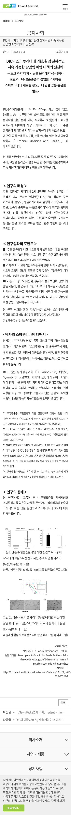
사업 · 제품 (35, 754)
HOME (6, 21)
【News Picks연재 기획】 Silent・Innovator (40, 712)
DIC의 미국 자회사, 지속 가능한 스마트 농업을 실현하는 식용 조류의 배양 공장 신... (40, 720)
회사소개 (35, 739)
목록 (63, 702)
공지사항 (18, 21)
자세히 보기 (58, 800)
